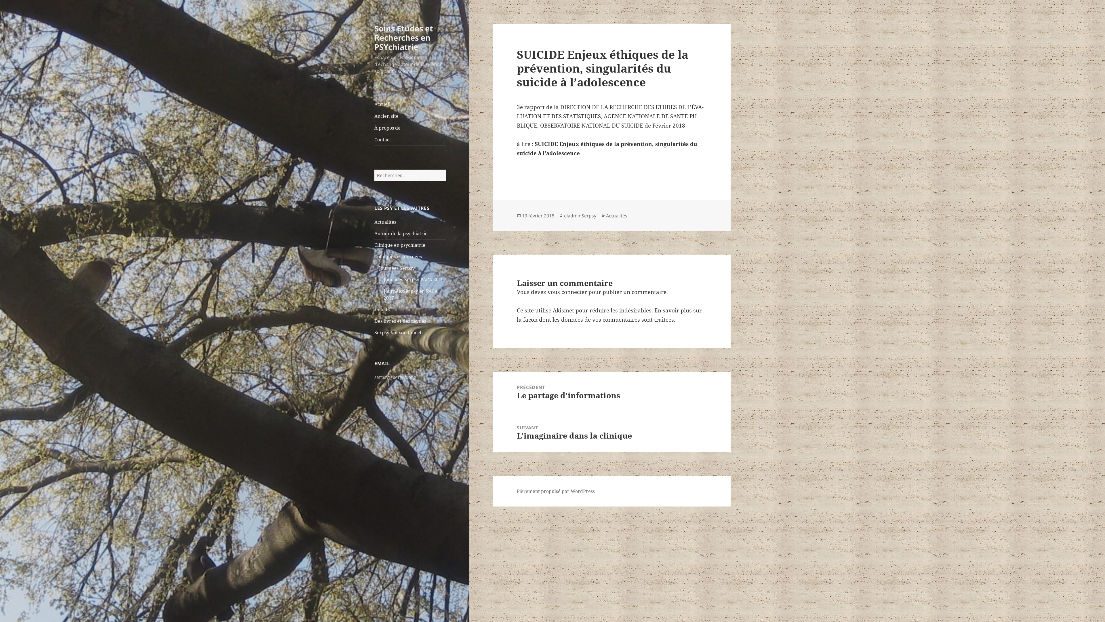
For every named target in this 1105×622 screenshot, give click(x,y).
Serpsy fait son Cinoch (398, 332)
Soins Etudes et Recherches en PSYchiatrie (403, 37)
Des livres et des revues (400, 321)
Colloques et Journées (398, 256)
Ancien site (386, 116)
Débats (382, 309)
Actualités (385, 222)
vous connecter (567, 292)
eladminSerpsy (580, 216)
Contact (382, 139)
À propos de (387, 128)
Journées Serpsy (397, 268)
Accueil (382, 104)
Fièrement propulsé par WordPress (556, 491)
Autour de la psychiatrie (401, 233)
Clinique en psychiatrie (399, 245)
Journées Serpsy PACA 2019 (414, 279)
